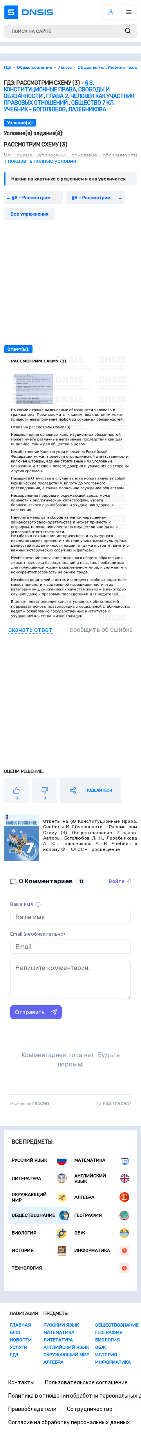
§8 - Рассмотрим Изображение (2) (37, 197)
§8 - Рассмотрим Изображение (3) (98, 197)
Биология (24, 1233)
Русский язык (29, 1160)
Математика (89, 1160)
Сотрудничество (89, 1409)
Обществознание (33, 1215)
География (88, 1215)
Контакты (21, 1382)
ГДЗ (14, 1354)
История (23, 1250)
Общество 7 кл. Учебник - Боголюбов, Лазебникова (59, 106)
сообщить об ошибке (101, 629)
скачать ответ (30, 629)
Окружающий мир (29, 1197)
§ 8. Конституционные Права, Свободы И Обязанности (57, 90)
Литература (26, 1178)
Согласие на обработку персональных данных (69, 1422)
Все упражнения (30, 214)
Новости (21, 1340)
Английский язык (90, 1178)
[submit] (128, 31)
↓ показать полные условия (40, 161)
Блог (15, 1332)
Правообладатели (32, 1409)
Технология (27, 1268)
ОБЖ (79, 1233)
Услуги (18, 1347)
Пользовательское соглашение (86, 1382)
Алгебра (84, 1197)
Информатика (92, 1250)
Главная (20, 1325)
